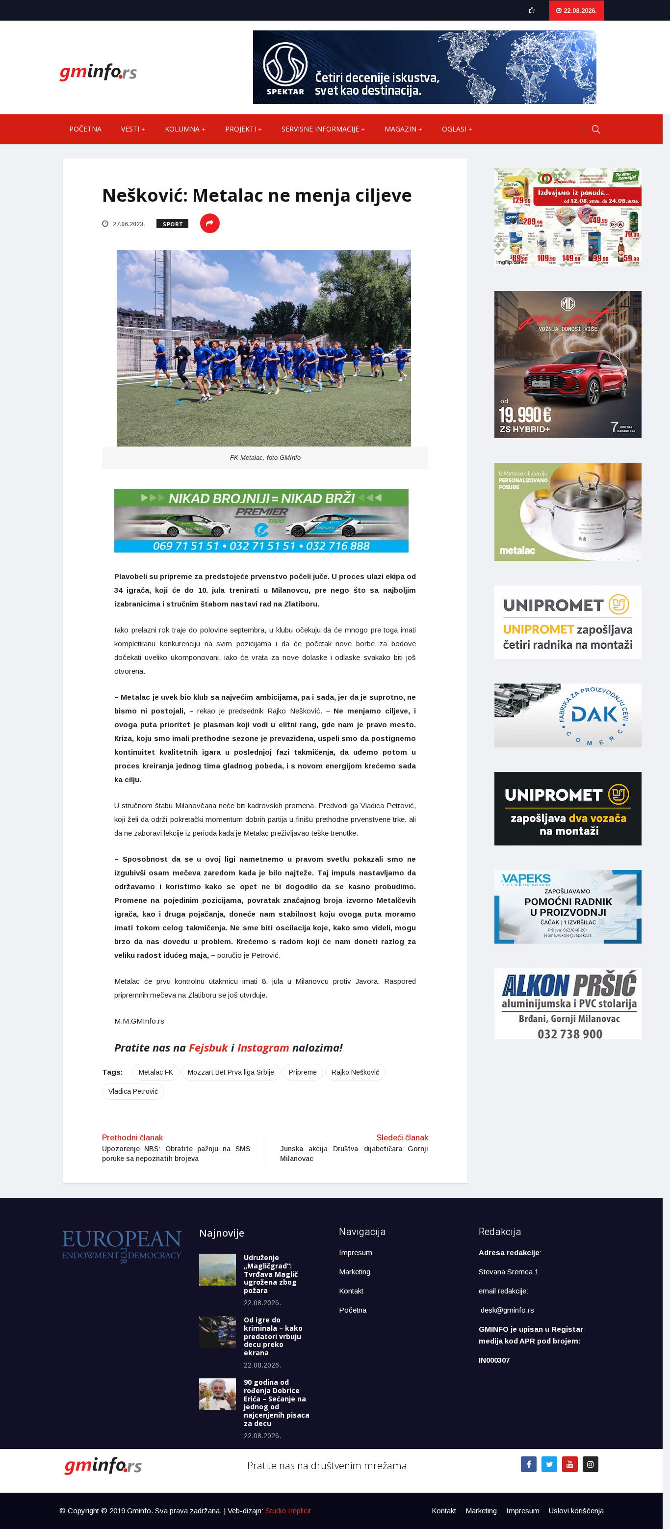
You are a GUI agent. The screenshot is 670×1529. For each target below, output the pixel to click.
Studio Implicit (288, 1510)
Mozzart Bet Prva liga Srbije (231, 1072)
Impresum (355, 1252)
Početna (85, 128)
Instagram (263, 1047)
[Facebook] (529, 1464)
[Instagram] (590, 1464)
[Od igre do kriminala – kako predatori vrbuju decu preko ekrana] (217, 1332)
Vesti (130, 128)
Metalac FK (156, 1072)
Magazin (400, 128)
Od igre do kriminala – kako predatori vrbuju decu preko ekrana (273, 1336)
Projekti (240, 128)
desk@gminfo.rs (507, 1310)
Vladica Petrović (133, 1091)
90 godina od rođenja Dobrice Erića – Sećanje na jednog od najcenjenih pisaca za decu (276, 1402)
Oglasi (454, 128)
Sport (173, 224)
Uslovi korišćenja (576, 1510)
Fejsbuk (208, 1047)
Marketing (354, 1271)
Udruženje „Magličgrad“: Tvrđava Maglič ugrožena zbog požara (271, 1274)
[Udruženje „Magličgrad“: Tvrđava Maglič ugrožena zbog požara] (217, 1270)
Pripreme (303, 1072)
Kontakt (351, 1291)
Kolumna (182, 128)
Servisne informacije (320, 128)
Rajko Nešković (355, 1072)
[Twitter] (549, 1464)
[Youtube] (570, 1464)
